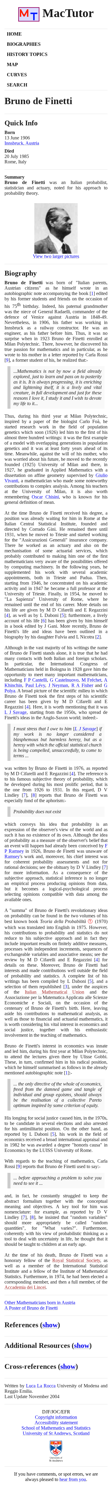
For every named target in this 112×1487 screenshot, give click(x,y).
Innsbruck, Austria (21, 143)
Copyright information (56, 1417)
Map (12, 64)
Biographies (24, 44)
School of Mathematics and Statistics (56, 1427)
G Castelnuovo (64, 679)
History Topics (27, 54)
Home (14, 34)
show (50, 1325)
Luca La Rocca (41, 1385)
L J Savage (15, 712)
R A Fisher (82, 685)
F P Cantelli (35, 679)
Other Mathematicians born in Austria (39, 1302)
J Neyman (58, 685)
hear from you (72, 1479)
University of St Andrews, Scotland (56, 1433)
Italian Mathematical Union (55, 992)
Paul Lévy (35, 685)
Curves (17, 74)
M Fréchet (92, 679)
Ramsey (12, 856)
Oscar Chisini (45, 496)
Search (17, 84)
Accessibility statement (56, 1422)
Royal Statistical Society (76, 1260)
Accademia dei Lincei (25, 1287)
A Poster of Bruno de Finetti (31, 1307)
